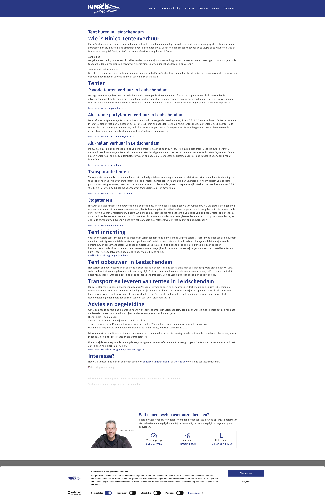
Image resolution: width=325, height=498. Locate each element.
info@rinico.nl (162, 361)
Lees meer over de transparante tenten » (110, 193)
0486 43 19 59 (154, 443)
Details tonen (194, 493)
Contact (216, 8)
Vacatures (229, 8)
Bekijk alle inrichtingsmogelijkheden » (109, 255)
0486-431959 (180, 361)
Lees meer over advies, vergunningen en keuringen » (116, 349)
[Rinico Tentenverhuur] (104, 8)
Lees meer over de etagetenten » (105, 225)
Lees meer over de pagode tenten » (107, 108)
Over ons (203, 8)
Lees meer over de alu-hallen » (104, 165)
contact (147, 361)
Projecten (189, 8)
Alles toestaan (246, 473)
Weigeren (246, 481)
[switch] (132, 493)
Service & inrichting (170, 8)
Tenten (152, 8)
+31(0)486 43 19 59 (221, 443)
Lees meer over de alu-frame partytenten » (111, 136)
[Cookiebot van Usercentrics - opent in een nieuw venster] (74, 493)
